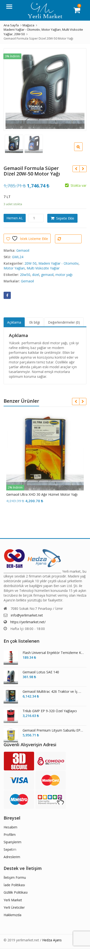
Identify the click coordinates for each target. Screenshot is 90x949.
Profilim (10, 834)
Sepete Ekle (65, 218)
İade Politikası (14, 885)
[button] (82, 150)
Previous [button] (12, 88)
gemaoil (47, 274)
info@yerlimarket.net (27, 615)
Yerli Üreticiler (14, 907)
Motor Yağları (14, 268)
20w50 (25, 274)
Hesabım (10, 827)
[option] (45, 89)
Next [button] (77, 88)
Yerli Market (13, 900)
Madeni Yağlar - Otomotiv (58, 263)
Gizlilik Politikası (16, 892)
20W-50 (30, 263)
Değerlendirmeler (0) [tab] (64, 322)
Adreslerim (12, 857)
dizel (35, 274)
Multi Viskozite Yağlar (43, 268)
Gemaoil (22, 250)
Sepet (8, 849)
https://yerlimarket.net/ (28, 622)
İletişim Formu (15, 877)
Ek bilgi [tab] (34, 322)
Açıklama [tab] (14, 322)
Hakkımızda (12, 915)
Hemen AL (14, 218)
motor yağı (63, 274)
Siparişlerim (12, 842)
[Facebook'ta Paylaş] (7, 295)
